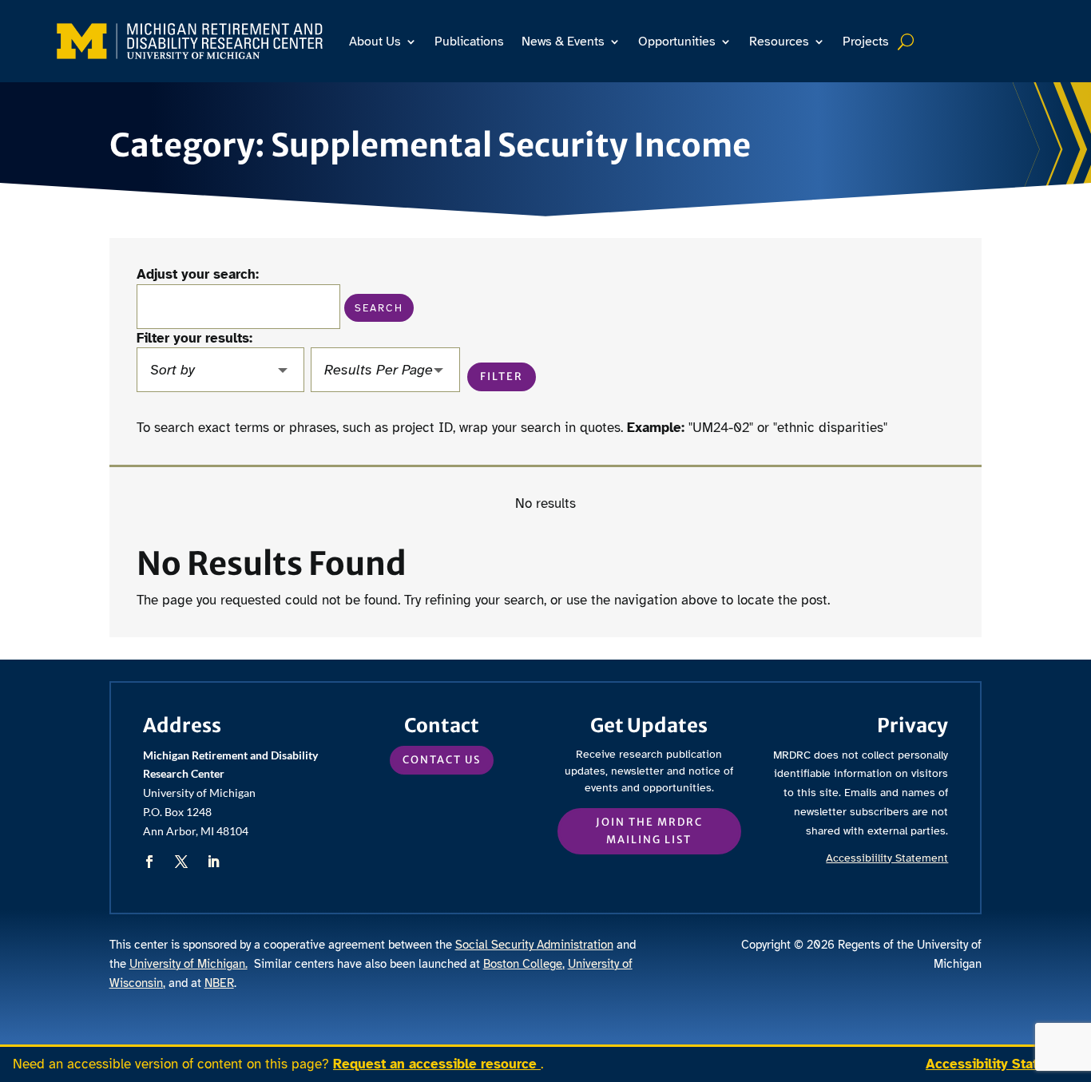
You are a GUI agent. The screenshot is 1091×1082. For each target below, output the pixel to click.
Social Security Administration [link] (534, 944)
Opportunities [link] (677, 42)
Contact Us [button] (442, 760)
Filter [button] (501, 376)
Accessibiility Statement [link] (887, 858)
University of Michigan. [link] (188, 964)
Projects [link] (866, 42)
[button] (379, 308)
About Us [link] (375, 42)
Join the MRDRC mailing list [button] (649, 830)
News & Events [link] (563, 42)
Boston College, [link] (524, 964)
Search (908, 41)
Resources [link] (779, 42)
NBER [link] (219, 983)
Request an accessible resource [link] (437, 1064)
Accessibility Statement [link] (1002, 1064)
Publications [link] (469, 42)
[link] (189, 41)
